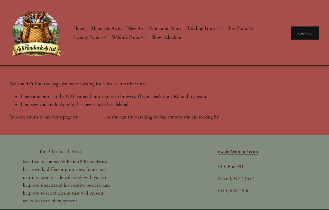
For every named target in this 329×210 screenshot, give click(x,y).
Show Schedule (166, 37)
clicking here (91, 117)
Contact (305, 33)
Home (79, 28)
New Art (135, 28)
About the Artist (106, 28)
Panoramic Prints (165, 28)
